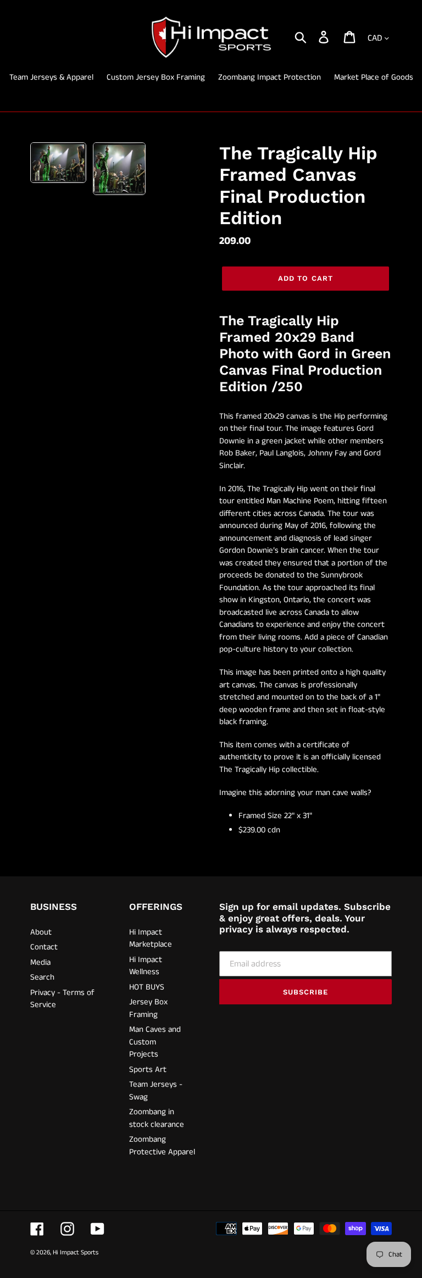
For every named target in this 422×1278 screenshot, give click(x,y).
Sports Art (147, 1069)
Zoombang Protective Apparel (162, 1145)
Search (42, 977)
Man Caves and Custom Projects (155, 1042)
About (41, 932)
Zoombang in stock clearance (156, 1118)
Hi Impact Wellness (145, 966)
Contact (44, 947)
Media (40, 962)
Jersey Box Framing (148, 1008)
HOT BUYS (146, 987)
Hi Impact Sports (75, 1252)
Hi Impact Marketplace (150, 938)
